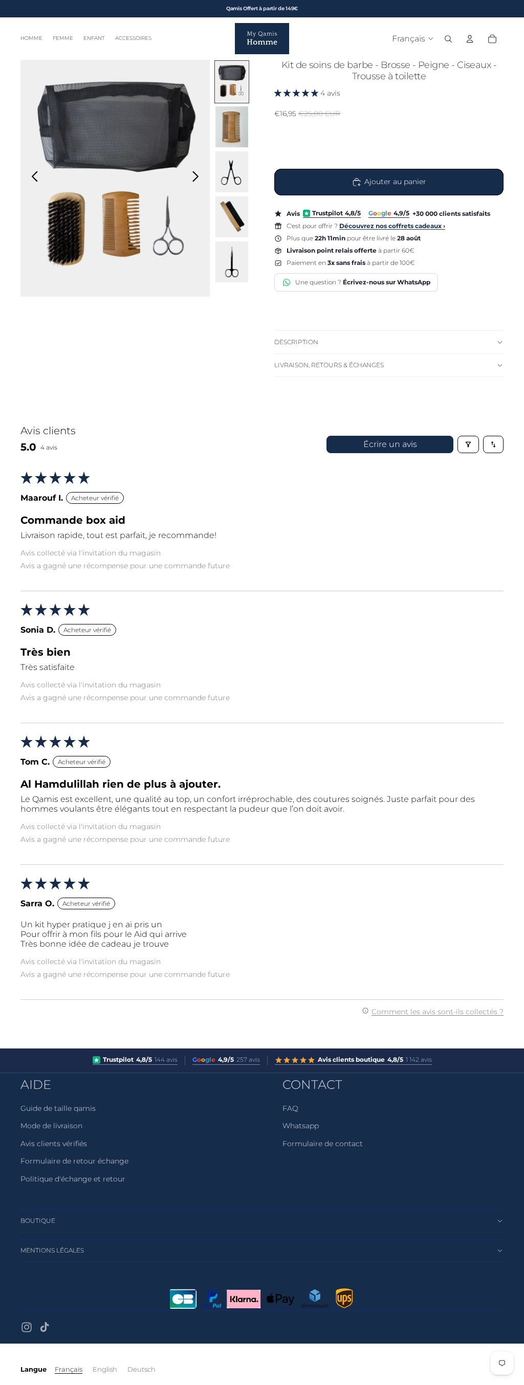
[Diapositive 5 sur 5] (231, 261)
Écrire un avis (390, 444)
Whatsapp (300, 1125)
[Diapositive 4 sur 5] (231, 216)
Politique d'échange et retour (72, 1178)
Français (68, 1369)
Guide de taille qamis (58, 1108)
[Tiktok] (44, 1327)
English (105, 1369)
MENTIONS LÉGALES (52, 1250)
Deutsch (141, 1369)
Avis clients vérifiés (53, 1143)
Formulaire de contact (322, 1143)
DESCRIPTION (296, 342)
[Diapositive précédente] (31, 178)
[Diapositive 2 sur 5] (231, 126)
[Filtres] (468, 444)
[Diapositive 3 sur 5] (231, 171)
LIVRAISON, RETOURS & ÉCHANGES (329, 365)
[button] (297, 93)
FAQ (290, 1108)
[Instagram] (26, 1327)
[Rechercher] (448, 39)
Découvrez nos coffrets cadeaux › (392, 226)
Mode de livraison (51, 1125)
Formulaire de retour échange (74, 1161)
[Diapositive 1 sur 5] (231, 81)
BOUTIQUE (37, 1220)
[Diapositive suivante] (198, 178)
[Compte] (469, 39)
